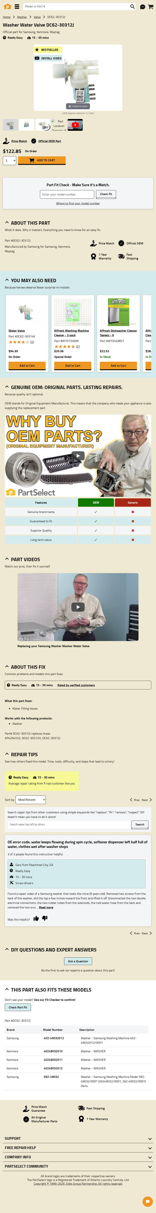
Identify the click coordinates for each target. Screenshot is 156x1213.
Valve (37, 17)
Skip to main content (78, 47)
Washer (22, 17)
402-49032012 (54, 1038)
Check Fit (106, 194)
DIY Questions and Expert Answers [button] (53, 949)
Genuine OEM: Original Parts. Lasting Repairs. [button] (67, 387)
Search (139, 824)
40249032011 (53, 1059)
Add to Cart (46, 160)
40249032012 (53, 1068)
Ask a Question (78, 961)
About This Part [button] (30, 222)
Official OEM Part (49, 141)
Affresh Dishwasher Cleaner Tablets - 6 (118, 332)
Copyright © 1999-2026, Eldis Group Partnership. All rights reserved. (78, 1183)
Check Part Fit (18, 1007)
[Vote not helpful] (44, 918)
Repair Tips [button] (24, 754)
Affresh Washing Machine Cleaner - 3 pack (71, 332)
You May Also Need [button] (33, 280)
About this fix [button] (28, 666)
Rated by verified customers (76, 685)
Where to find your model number (78, 203)
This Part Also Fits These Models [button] (51, 989)
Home (6, 17)
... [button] (44, 907)
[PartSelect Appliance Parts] (7, 6)
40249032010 (53, 1051)
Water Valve (17, 330)
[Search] (132, 6)
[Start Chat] (147, 1201)
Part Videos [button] (25, 559)
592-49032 (51, 1076)
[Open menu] (17, 6)
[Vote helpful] (36, 918)
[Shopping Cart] (150, 7)
